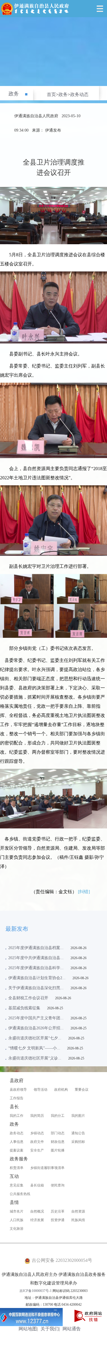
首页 (51, 94)
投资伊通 (57, 1220)
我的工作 (16, 1116)
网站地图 (28, 1328)
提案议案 (16, 1150)
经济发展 (37, 1220)
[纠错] (84, 891)
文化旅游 (16, 1229)
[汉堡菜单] (100, 8)
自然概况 (37, 1211)
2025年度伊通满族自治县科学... (36, 968)
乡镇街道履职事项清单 (47, 1168)
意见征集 (16, 1185)
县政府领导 (18, 1090)
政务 (14, 94)
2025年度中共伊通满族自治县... (36, 958)
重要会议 (81, 1090)
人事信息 (16, 1142)
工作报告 (16, 1098)
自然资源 (78, 1211)
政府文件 (37, 1142)
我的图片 (78, 1116)
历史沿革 (57, 1211)
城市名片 (16, 1211)
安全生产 (37, 1150)
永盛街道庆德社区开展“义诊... (34, 1058)
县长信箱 (37, 1185)
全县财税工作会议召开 (28, 998)
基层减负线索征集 (24, 1008)
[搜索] (87, 8)
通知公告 (78, 1133)
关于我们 (50, 1328)
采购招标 (78, 1142)
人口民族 (16, 1220)
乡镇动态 (37, 1133)
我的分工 (57, 1116)
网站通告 (71, 1328)
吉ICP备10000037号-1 (35, 1291)
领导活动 (40, 1090)
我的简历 (37, 1116)
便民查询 (57, 1185)
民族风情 (78, 1220)
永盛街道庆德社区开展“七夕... (34, 1038)
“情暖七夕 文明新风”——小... (34, 1048)
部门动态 (57, 1133)
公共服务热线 (20, 1194)
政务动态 (79, 94)
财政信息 (57, 1142)
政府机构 (61, 1090)
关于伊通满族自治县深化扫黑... (36, 988)
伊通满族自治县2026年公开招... (36, 1028)
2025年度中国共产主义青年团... (36, 1018)
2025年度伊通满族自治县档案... (36, 948)
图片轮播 (57, 1150)
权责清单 (16, 1168)
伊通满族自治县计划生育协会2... (37, 978)
